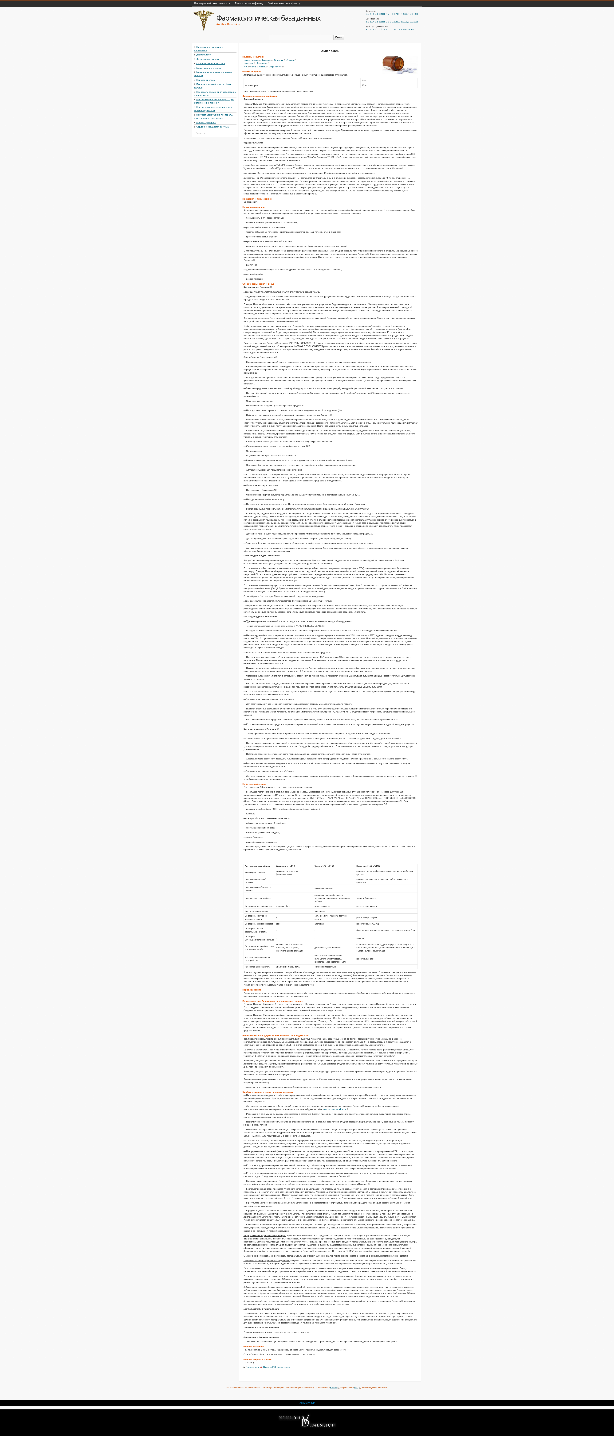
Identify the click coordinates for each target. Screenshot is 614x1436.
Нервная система (205, 79)
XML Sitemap (307, 1402)
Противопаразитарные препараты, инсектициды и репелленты (213, 116)
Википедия (261, 63)
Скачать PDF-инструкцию (276, 1367)
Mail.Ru (262, 67)
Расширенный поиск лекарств (212, 3)
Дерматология (203, 54)
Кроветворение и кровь (208, 67)
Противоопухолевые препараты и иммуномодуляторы (213, 108)
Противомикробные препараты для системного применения (214, 101)
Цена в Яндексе (251, 60)
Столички (278, 60)
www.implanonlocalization (334, 1109)
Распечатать (252, 1367)
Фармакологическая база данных (268, 18)
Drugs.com (275, 67)
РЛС (246, 67)
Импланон (200, 133)
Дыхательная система (208, 59)
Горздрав (266, 60)
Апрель (290, 60)
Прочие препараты (206, 122)
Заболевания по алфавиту (284, 3)
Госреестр (248, 63)
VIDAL (253, 67)
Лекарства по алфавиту (249, 3)
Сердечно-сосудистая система (212, 126)
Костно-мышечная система (210, 63)
